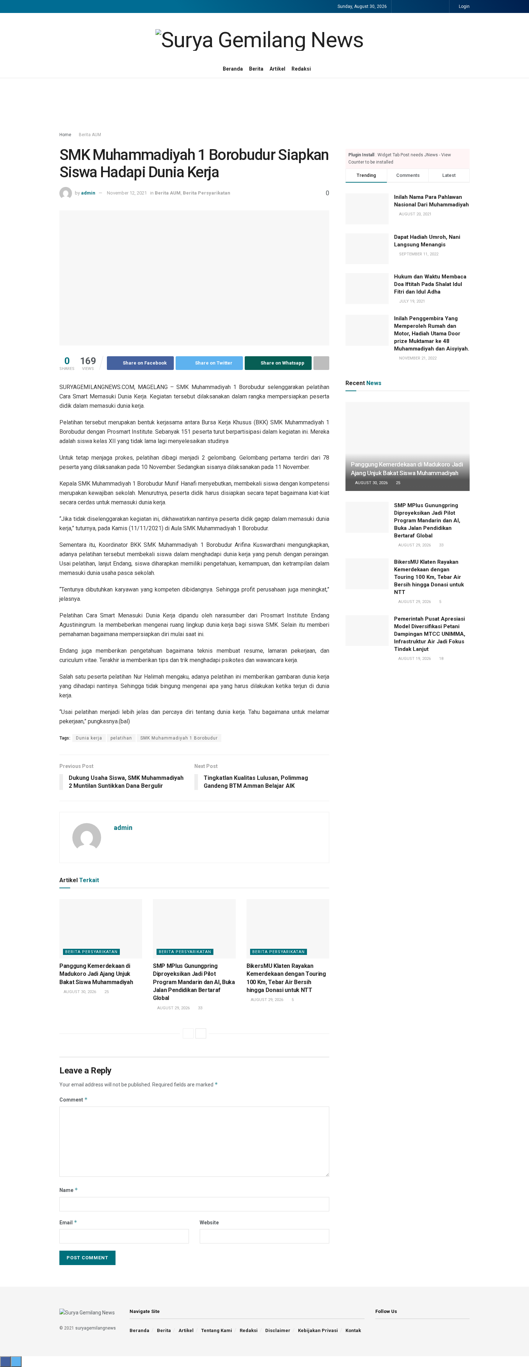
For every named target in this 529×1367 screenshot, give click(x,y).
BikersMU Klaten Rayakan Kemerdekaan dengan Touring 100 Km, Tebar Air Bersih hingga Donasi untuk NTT (429, 577)
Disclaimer (277, 1330)
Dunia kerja (89, 738)
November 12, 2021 (127, 193)
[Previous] (188, 1033)
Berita (256, 69)
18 (440, 658)
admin (88, 193)
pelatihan (121, 738)
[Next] (200, 1033)
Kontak (353, 1330)
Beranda (233, 69)
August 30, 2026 (79, 991)
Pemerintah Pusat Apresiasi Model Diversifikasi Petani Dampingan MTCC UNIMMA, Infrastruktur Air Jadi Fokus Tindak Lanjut (429, 634)
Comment (73, 1099)
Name (68, 1190)
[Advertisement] (264, 105)
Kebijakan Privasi (318, 1330)
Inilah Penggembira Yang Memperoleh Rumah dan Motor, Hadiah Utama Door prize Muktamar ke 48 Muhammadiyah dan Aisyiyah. (431, 333)
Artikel (277, 69)
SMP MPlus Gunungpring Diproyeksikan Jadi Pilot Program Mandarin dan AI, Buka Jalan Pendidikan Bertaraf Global (194, 982)
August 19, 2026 (414, 658)
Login (464, 6)
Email (68, 1222)
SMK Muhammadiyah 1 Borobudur (179, 738)
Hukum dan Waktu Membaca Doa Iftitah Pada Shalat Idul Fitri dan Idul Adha (430, 284)
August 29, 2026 (173, 1008)
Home (65, 134)
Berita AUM (90, 134)
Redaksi (301, 69)
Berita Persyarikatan (206, 193)
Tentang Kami (216, 1330)
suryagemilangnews (95, 1328)
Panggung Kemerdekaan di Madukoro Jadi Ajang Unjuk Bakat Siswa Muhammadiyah (96, 974)
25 (106, 991)
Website (209, 1222)
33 (199, 1008)
